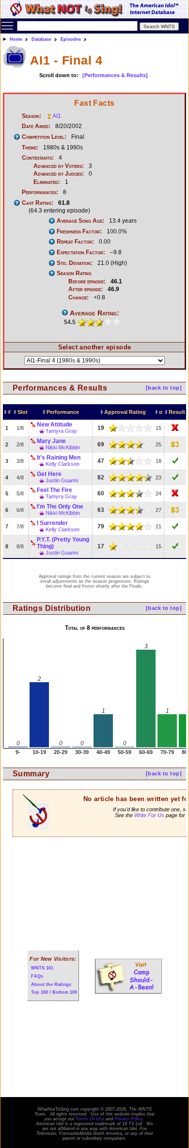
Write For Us (149, 815)
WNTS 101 (42, 968)
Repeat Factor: (75, 241)
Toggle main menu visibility (7, 25)
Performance (63, 412)
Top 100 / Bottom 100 (54, 992)
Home (16, 39)
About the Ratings (51, 984)
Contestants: (38, 157)
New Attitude (54, 424)
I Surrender (52, 523)
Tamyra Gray (61, 431)
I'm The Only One (60, 506)
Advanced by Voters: (58, 166)
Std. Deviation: (75, 263)
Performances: (40, 192)
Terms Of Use (90, 1118)
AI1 (56, 116)
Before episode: (87, 281)
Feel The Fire (54, 490)
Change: (78, 297)
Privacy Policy (128, 1118)
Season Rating (74, 273)
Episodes (71, 39)
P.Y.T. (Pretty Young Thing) (63, 543)
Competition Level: (44, 136)
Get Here (49, 474)
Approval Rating (125, 412)
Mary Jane (51, 441)
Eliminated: (46, 182)
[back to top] (164, 388)
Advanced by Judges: (58, 173)
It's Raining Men (58, 457)
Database (41, 39)
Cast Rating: (37, 202)
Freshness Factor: (79, 231)
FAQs (37, 976)
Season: (31, 116)
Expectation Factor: (81, 252)
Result (177, 412)
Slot (22, 412)
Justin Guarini (62, 480)
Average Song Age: (80, 220)
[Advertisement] (94, 900)
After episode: (85, 289)
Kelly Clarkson (62, 464)
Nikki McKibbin (63, 447)
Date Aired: (36, 126)
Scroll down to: (59, 75)
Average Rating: (94, 313)
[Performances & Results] (115, 75)
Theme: (30, 147)
